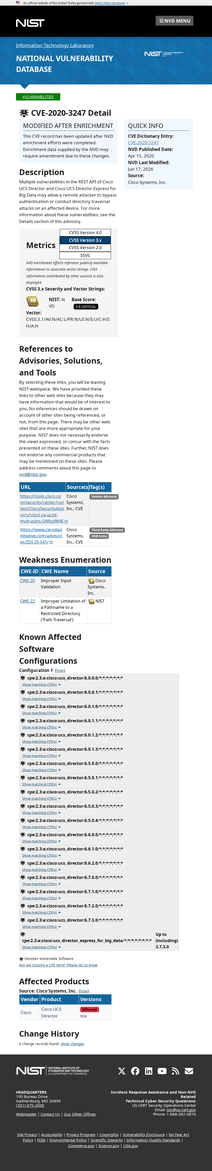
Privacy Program (80, 1134)
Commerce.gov (81, 1145)
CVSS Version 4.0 (85, 232)
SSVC (85, 255)
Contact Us (50, 1114)
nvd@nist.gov (32, 474)
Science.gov (109, 1145)
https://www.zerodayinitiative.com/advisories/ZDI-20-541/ (41, 536)
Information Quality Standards (153, 1140)
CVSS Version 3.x (85, 240)
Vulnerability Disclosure (144, 1134)
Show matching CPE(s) (39, 684)
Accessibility (51, 1134)
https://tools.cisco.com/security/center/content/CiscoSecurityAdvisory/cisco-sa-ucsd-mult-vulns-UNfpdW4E (42, 508)
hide (60, 670)
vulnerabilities (38, 96)
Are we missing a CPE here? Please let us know (58, 965)
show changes (72, 1044)
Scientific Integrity (107, 1140)
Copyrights (109, 1134)
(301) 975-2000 (30, 1105)
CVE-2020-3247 (143, 143)
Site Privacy (27, 1134)
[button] (174, 21)
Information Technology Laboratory (55, 45)
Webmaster (26, 1114)
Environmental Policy (68, 1140)
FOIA (41, 1140)
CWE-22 (27, 601)
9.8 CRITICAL (86, 306)
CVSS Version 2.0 (85, 247)
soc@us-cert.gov (181, 1109)
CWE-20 (27, 580)
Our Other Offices (80, 1114)
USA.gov (130, 1145)
